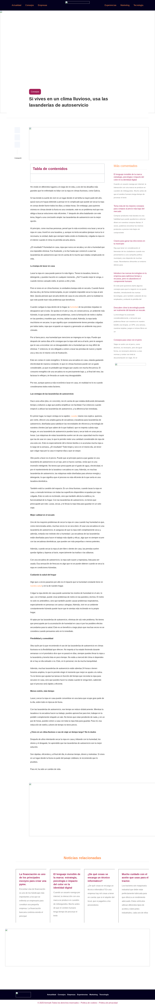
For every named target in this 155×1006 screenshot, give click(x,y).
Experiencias (110, 5)
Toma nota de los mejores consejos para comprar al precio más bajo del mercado (129, 208)
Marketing (124, 5)
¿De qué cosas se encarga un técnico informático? (99, 877)
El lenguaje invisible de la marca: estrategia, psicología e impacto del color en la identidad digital (129, 177)
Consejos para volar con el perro (128, 340)
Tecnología (138, 5)
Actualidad (16, 5)
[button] (17, 130)
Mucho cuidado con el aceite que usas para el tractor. (135, 877)
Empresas (42, 5)
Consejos (29, 5)
